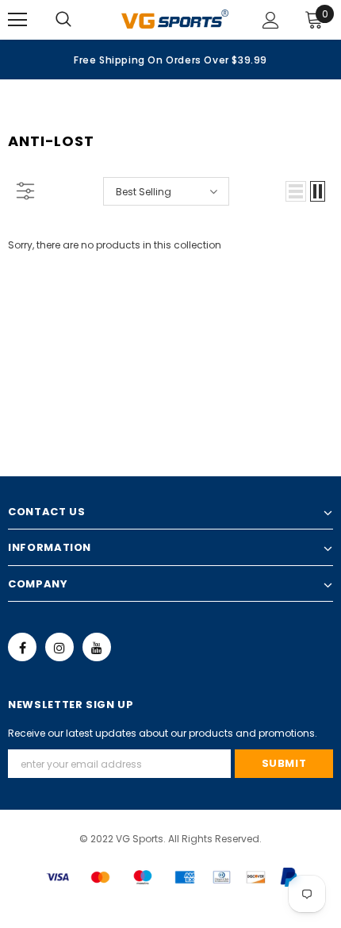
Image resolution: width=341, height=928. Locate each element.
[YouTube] (96, 647)
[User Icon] (270, 20)
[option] (170, 59)
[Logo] (174, 19)
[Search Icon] (79, 20)
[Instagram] (59, 647)
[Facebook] (22, 647)
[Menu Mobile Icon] (17, 19)
